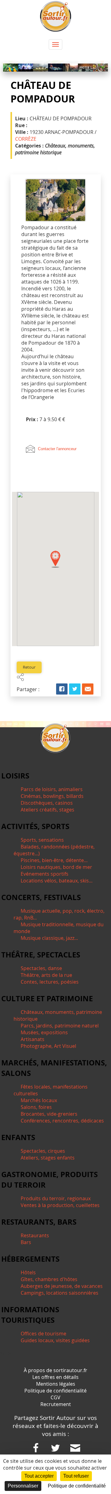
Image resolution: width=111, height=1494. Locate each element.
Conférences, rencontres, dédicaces (62, 1120)
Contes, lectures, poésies (50, 981)
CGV (55, 1397)
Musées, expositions (44, 1032)
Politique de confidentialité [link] (77, 1485)
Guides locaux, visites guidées (55, 1340)
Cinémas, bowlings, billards (52, 796)
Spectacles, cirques (43, 1150)
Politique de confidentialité (55, 1390)
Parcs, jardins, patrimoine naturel (60, 1025)
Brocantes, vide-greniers (49, 1113)
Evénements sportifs (44, 873)
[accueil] (55, 16)
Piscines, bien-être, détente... (54, 860)
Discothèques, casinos (47, 802)
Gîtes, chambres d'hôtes (49, 1279)
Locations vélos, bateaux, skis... (56, 880)
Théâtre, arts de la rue (46, 975)
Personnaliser (23, 1485)
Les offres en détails (55, 1377)
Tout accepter (39, 1476)
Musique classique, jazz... (49, 938)
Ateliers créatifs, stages (47, 809)
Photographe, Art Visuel (48, 1046)
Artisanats (32, 1039)
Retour (29, 667)
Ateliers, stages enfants (48, 1157)
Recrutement (55, 1404)
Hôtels (28, 1272)
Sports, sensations (42, 839)
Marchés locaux (39, 1100)
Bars (26, 1242)
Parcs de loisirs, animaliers (52, 789)
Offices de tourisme (43, 1333)
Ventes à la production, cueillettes (60, 1205)
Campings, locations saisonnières (59, 1292)
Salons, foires (36, 1107)
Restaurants (35, 1235)
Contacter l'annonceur (57, 448)
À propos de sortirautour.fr (55, 1370)
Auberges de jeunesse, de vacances (62, 1286)
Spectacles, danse (41, 968)
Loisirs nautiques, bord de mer (56, 867)
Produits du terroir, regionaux (56, 1198)
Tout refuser (76, 1476)
